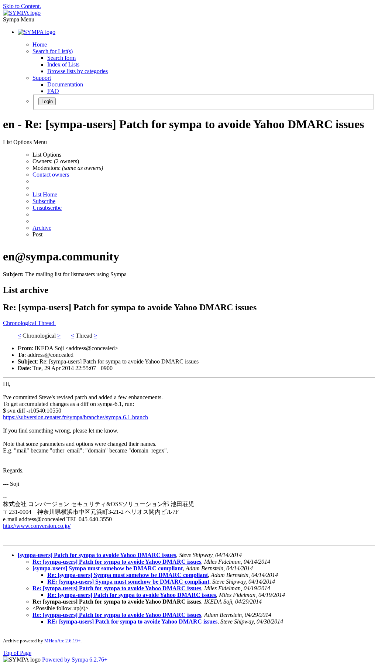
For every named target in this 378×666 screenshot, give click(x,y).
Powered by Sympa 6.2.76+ (74, 659)
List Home (44, 194)
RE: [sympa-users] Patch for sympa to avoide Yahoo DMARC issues (132, 621)
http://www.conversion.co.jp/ (37, 526)
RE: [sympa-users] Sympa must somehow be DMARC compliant (128, 581)
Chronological (20, 323)
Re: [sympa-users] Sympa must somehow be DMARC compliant (127, 575)
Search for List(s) (52, 51)
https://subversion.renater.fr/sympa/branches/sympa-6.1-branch (75, 417)
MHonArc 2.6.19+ (62, 640)
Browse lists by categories (77, 71)
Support (41, 78)
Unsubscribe (47, 208)
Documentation (65, 84)
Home (39, 44)
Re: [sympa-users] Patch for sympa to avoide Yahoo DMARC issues (116, 562)
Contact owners (50, 174)
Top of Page (17, 653)
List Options (46, 154)
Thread (47, 323)
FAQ (53, 91)
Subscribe (43, 201)
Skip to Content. (22, 6)
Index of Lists (63, 64)
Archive (41, 228)
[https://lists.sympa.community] (22, 13)
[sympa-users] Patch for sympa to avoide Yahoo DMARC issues (97, 555)
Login (47, 101)
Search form (61, 58)
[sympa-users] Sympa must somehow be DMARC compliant (107, 568)
